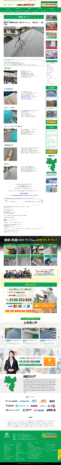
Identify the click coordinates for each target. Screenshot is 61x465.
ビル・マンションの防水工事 (50, 83)
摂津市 (34, 382)
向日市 (30, 388)
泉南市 (47, 382)
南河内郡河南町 (41, 385)
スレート (36, 427)
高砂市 (54, 388)
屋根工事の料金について (19, 449)
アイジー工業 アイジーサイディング (51, 446)
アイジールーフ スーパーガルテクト (50, 450)
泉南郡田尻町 (26, 385)
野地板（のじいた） (10, 423)
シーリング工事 (52, 11)
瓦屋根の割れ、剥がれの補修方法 (32, 457)
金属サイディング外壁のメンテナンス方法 (34, 449)
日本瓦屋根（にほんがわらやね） (12, 422)
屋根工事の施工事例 (18, 446)
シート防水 (26, 421)
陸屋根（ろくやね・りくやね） (42, 421)
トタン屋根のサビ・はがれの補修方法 (33, 458)
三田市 (28, 390)
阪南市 (29, 384)
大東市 (49, 381)
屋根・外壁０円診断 (18, 443)
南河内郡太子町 (35, 385)
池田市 (33, 379)
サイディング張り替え (49, 76)
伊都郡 (52, 388)
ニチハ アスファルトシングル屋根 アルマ (51, 445)
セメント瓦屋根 (50, 421)
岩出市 (36, 388)
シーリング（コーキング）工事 (48, 420)
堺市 (24, 379)
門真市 (31, 382)
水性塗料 (41, 420)
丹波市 (46, 388)
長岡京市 (39, 387)
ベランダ (11, 421)
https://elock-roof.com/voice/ (12, 220)
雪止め (42, 422)
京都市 (45, 390)
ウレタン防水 (21, 421)
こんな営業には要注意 (31, 445)
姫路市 (33, 390)
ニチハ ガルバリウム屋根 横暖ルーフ (50, 444)
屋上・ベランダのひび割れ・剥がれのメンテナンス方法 (35, 456)
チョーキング (22, 420)
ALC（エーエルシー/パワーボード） (30, 420)
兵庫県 (33, 387)
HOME (8, 8)
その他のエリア (26, 387)
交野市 (54, 382)
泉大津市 (39, 379)
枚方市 (51, 379)
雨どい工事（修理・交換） (50, 68)
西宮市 (53, 387)
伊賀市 (54, 390)
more (52, 122)
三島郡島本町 (33, 384)
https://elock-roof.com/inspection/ (16, 226)
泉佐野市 (28, 381)
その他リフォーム (49, 81)
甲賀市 (48, 390)
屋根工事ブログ (30, 444)
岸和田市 (27, 379)
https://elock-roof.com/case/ (12, 219)
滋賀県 (30, 387)
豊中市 (30, 379)
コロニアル (40, 427)
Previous (2, 337)
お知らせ (17, 455)
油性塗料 (38, 420)
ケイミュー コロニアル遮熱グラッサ (50, 447)
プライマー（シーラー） (12, 420)
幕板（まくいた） (45, 423)
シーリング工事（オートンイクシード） (9, 457)
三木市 (25, 390)
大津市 (50, 387)
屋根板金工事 (48, 74)
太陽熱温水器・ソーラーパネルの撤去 (33, 443)
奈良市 (47, 387)
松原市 (46, 381)
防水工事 (35, 11)
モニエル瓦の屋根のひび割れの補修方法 (33, 455)
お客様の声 (17, 447)
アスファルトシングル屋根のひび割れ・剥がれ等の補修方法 (36, 448)
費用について (18, 8)
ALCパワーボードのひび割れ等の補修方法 (34, 447)
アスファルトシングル (31, 427)
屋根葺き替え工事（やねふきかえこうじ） (34, 422)
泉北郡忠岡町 (48, 384)
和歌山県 (33, 388)
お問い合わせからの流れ (7, 458)
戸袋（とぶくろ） (33, 423)
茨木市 (54, 379)
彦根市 (51, 390)
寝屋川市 (35, 381)
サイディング (45, 427)
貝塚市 (46, 379)
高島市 (36, 390)
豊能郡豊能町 (38, 384)
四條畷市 (50, 382)
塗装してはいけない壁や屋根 (20, 459)
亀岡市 (25, 392)
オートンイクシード (18, 445)
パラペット (21, 427)
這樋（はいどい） (51, 423)
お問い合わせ (51, 8)
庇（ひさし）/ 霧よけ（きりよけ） (25, 423)
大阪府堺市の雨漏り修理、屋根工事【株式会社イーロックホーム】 (27, 463)
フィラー (6, 420)
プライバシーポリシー (19, 457)
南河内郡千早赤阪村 (48, 385)
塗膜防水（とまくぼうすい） (33, 421)
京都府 (36, 387)
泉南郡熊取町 (53, 384)
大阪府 (53, 385)
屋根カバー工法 (18, 11)
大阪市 (43, 381)
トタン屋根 (19, 422)
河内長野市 (39, 381)
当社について (40, 8)
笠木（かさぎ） (17, 423)
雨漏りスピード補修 (9, 11)
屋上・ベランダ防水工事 (50, 70)
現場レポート (18, 448)
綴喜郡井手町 (26, 388)
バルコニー (55, 420)
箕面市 (54, 381)
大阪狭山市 (25, 384)
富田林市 (31, 381)
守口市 (49, 379)
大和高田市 (44, 387)
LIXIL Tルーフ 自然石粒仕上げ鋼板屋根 (51, 449)
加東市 (49, 388)
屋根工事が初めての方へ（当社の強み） (9, 444)
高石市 (37, 382)
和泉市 (52, 381)
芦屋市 (42, 390)
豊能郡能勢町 (43, 384)
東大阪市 (44, 382)
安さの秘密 (17, 450)
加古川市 (39, 388)
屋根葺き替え (27, 11)
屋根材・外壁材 (47, 443)
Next (59, 337)
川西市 (43, 388)
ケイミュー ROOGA (48, 448)
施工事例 (29, 8)
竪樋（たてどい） (16, 427)
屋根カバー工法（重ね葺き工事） (51, 63)
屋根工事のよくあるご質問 (19, 458)
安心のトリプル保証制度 (7, 459)
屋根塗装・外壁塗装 (49, 66)
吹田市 (36, 379)
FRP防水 (25, 427)
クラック (18, 420)
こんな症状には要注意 (31, 446)
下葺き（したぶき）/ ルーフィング (49, 422)
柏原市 (25, 382)
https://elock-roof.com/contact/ (13, 231)
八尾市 (25, 381)
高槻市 (43, 379)
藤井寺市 (40, 382)
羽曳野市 (28, 382)
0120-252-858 (12, 212)
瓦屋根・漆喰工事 (43, 11)
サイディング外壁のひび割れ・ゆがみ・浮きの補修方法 (35, 450)
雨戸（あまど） (39, 423)
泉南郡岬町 (30, 385)
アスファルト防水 (15, 421)
